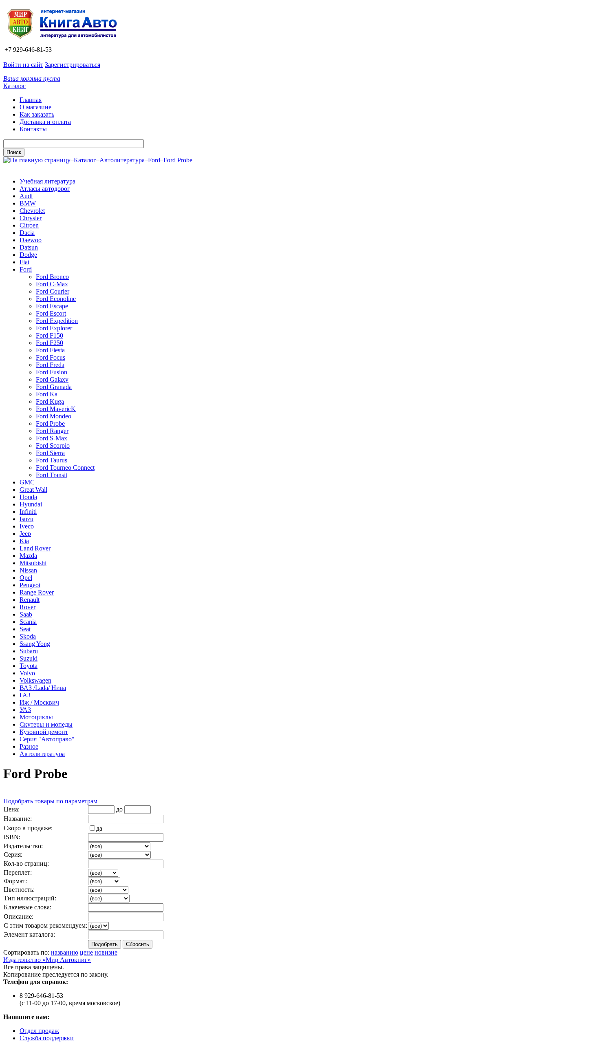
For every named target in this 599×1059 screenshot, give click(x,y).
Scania (28, 621)
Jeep (25, 533)
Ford (154, 160)
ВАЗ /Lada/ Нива (43, 687)
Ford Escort (51, 313)
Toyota (28, 665)
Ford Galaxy (52, 379)
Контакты (33, 129)
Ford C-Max (52, 284)
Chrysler (31, 217)
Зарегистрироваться (72, 64)
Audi (26, 195)
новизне (106, 952)
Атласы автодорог (45, 188)
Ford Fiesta (50, 350)
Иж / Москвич (39, 702)
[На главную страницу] (65, 42)
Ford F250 (49, 342)
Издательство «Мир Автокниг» (47, 959)
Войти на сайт (23, 64)
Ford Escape (52, 306)
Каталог (14, 85)
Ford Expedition (57, 320)
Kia (24, 540)
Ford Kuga (50, 401)
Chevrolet (32, 210)
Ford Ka (46, 394)
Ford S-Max (51, 438)
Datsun (29, 247)
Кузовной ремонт (44, 731)
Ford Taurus (51, 460)
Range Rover (37, 592)
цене (86, 952)
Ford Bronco (52, 276)
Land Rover (35, 548)
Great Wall (33, 489)
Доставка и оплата (45, 121)
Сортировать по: (26, 952)
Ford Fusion (51, 372)
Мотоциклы (36, 717)
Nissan (28, 570)
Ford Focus (50, 357)
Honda (28, 496)
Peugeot (30, 584)
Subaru (29, 651)
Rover (27, 607)
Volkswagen (35, 680)
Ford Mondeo (53, 416)
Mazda (28, 555)
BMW (28, 203)
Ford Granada (54, 386)
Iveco (27, 526)
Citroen (29, 225)
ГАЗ (25, 695)
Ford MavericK (56, 408)
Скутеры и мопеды (46, 724)
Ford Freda (50, 364)
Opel (26, 577)
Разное (29, 746)
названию (64, 952)
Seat (25, 629)
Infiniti (28, 511)
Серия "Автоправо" (47, 739)
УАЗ (25, 709)
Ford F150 (49, 335)
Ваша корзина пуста (31, 78)
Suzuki (28, 658)
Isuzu (26, 518)
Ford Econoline (56, 298)
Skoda (28, 636)
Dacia (27, 232)
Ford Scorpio (53, 445)
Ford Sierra (50, 452)
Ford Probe (177, 160)
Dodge (28, 254)
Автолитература (122, 160)
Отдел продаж (39, 1030)
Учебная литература (47, 181)
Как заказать (37, 114)
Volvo (27, 673)
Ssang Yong (35, 643)
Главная (31, 99)
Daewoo (31, 240)
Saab (26, 614)
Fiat (24, 262)
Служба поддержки (47, 1038)
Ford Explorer (54, 328)
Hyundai (31, 504)
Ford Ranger (52, 430)
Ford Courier (52, 291)
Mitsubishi (33, 562)
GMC (27, 482)
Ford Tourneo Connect (65, 467)
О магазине (35, 107)
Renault (30, 599)
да (99, 828)
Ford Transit (51, 474)
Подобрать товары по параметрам (50, 801)
